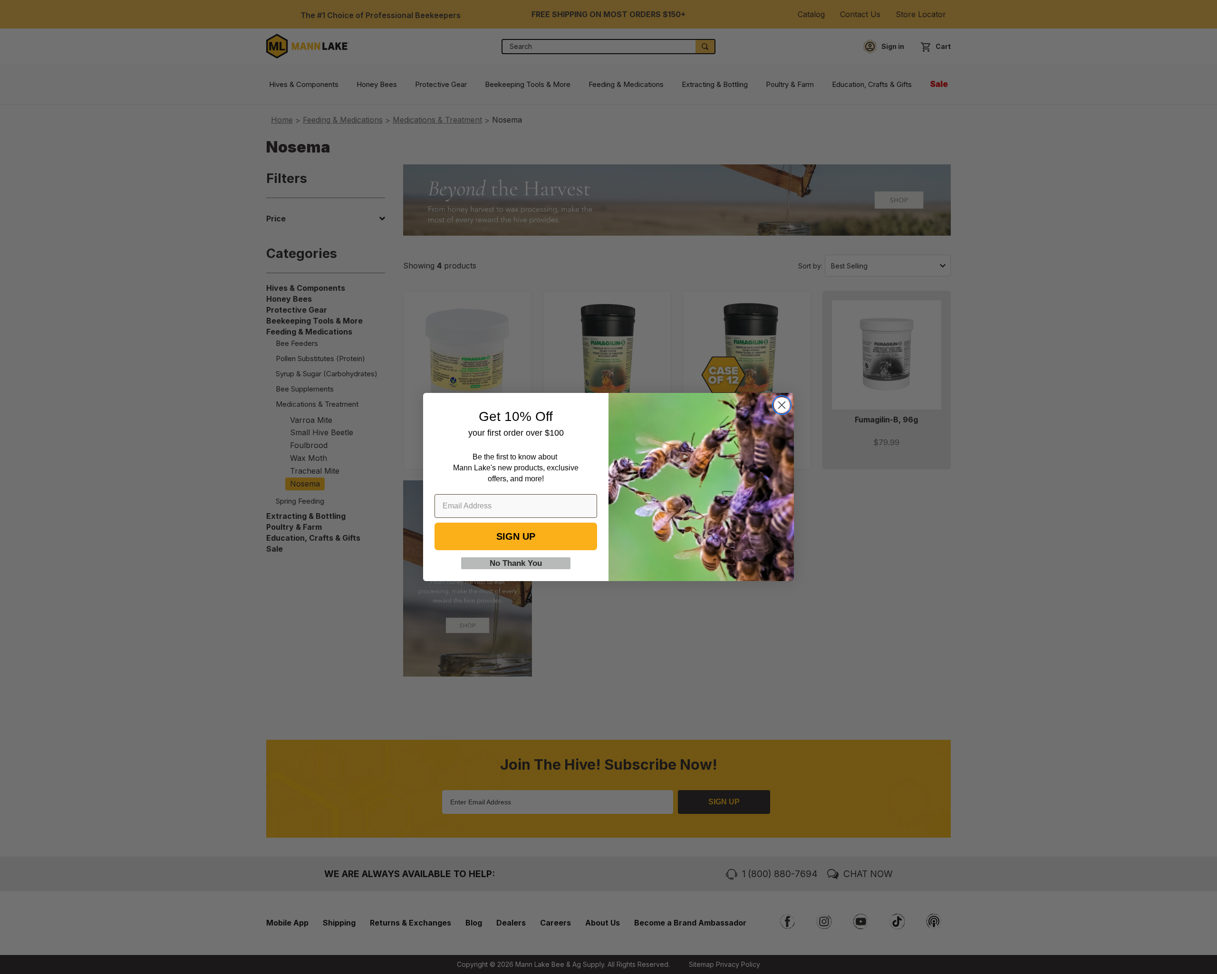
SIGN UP (515, 536)
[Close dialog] (781, 405)
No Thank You (516, 563)
